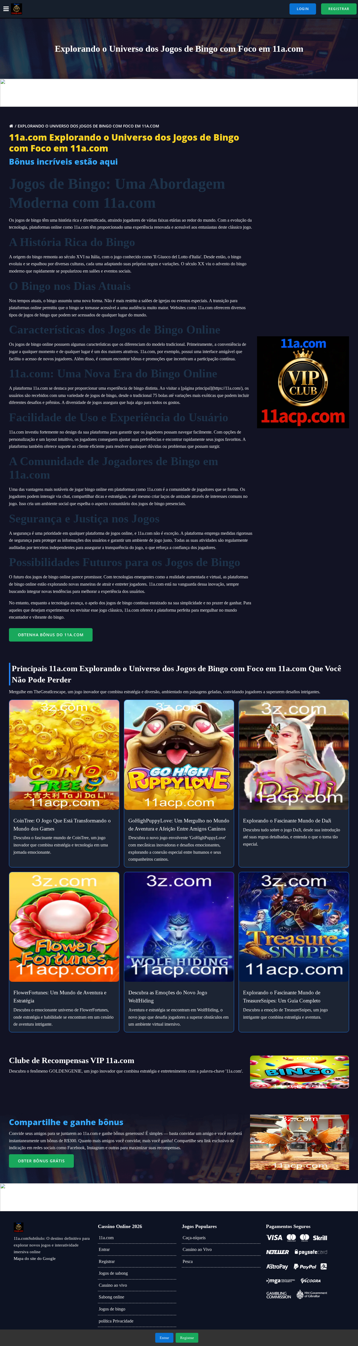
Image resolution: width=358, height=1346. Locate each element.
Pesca (188, 1261)
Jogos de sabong (113, 1273)
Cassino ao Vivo (197, 1249)
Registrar (107, 1261)
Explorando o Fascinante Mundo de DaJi (287, 821)
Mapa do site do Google (35, 1258)
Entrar (104, 1249)
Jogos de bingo (112, 1309)
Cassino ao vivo (113, 1285)
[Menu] (6, 9)
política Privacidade (116, 1321)
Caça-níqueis (194, 1237)
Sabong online (111, 1297)
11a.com (106, 1237)
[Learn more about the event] (179, 93)
